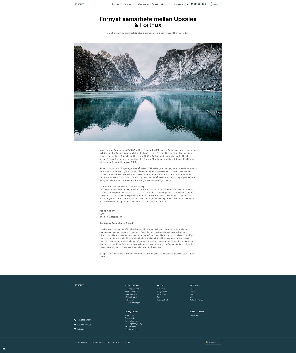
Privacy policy (130, 315)
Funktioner (161, 289)
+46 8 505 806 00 (198, 4)
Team (192, 294)
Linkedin (80, 329)
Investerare (178, 4)
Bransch (129, 4)
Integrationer (143, 4)
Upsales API (161, 294)
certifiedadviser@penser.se (172, 253)
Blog (191, 297)
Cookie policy (130, 318)
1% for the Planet (196, 300)
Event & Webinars (131, 292)
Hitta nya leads (162, 300)
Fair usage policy (131, 326)
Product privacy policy (133, 324)
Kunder (155, 4)
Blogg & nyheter (131, 294)
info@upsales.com (84, 325)
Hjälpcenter (129, 300)
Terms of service (131, 321)
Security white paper (133, 329)
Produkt (116, 4)
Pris (158, 297)
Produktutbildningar (132, 303)
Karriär (192, 292)
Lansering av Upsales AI (134, 289)
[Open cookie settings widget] (4, 349)
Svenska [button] (212, 342)
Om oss (164, 4)
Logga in (216, 4)
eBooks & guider (131, 297)
